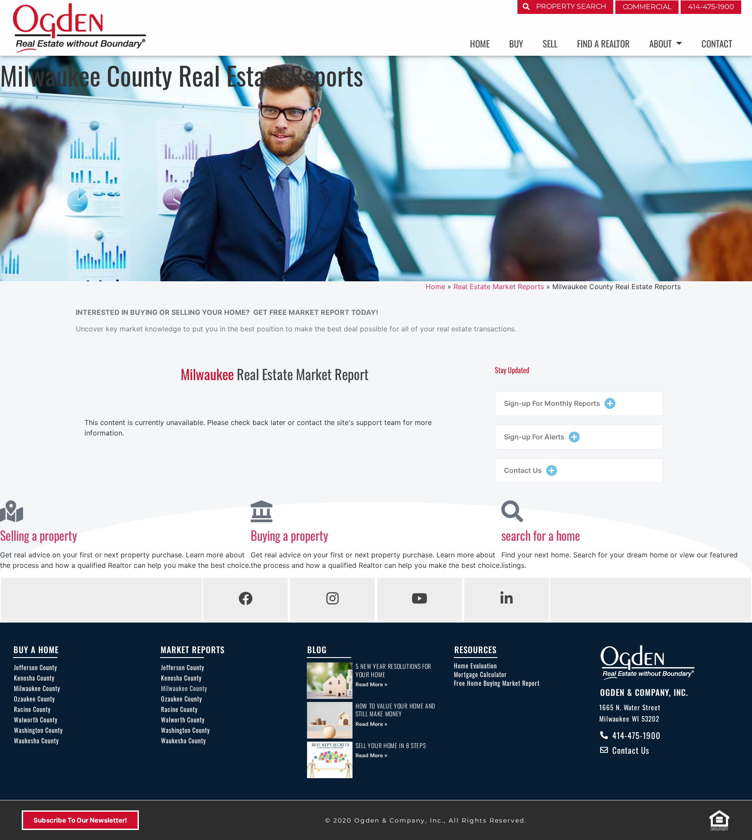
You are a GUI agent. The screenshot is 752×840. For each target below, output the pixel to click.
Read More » (372, 684)
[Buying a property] (261, 511)
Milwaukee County (37, 688)
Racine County (32, 709)
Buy (516, 43)
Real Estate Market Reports (498, 286)
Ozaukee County (34, 698)
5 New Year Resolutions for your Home (393, 669)
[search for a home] (512, 511)
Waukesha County (36, 740)
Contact (717, 43)
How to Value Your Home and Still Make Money (395, 709)
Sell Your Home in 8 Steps (391, 745)
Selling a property (38, 535)
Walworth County (35, 719)
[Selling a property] (11, 511)
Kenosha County (34, 677)
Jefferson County (35, 667)
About (660, 43)
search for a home (540, 535)
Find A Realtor (603, 43)
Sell (550, 43)
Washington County (38, 730)
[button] (579, 403)
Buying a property (289, 535)
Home (480, 43)
